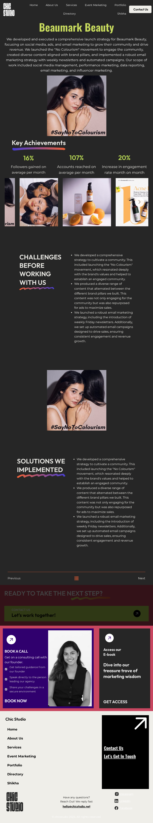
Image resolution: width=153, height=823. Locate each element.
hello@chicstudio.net (76, 806)
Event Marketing (21, 756)
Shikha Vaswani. (69, 694)
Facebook (126, 808)
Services (14, 747)
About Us (15, 738)
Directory (15, 774)
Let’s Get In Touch (120, 756)
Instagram (126, 794)
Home (12, 729)
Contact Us (113, 748)
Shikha (13, 783)
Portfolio (14, 765)
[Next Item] (139, 202)
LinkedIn (124, 801)
